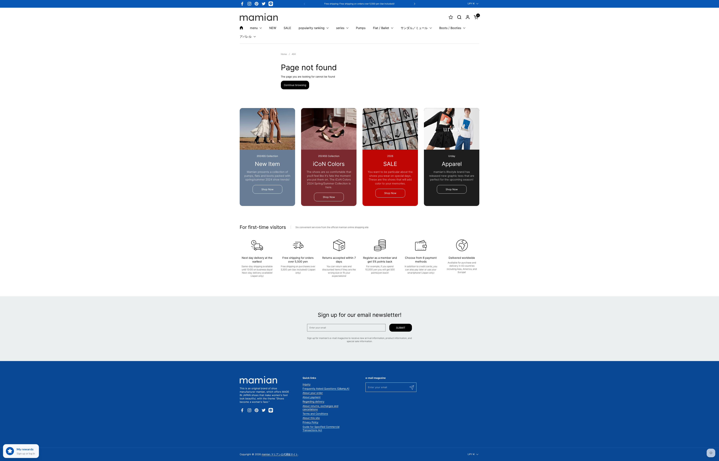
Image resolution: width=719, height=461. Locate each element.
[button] (459, 17)
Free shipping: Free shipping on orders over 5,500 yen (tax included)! (359, 4)
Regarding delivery (313, 401)
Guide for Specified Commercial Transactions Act (321, 428)
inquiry (306, 384)
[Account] (467, 17)
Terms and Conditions (315, 413)
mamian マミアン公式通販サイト (280, 454)
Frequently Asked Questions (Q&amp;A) (326, 388)
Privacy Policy (310, 422)
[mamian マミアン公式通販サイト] (259, 17)
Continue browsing (295, 85)
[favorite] (450, 17)
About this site (311, 417)
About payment (312, 397)
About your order (313, 392)
